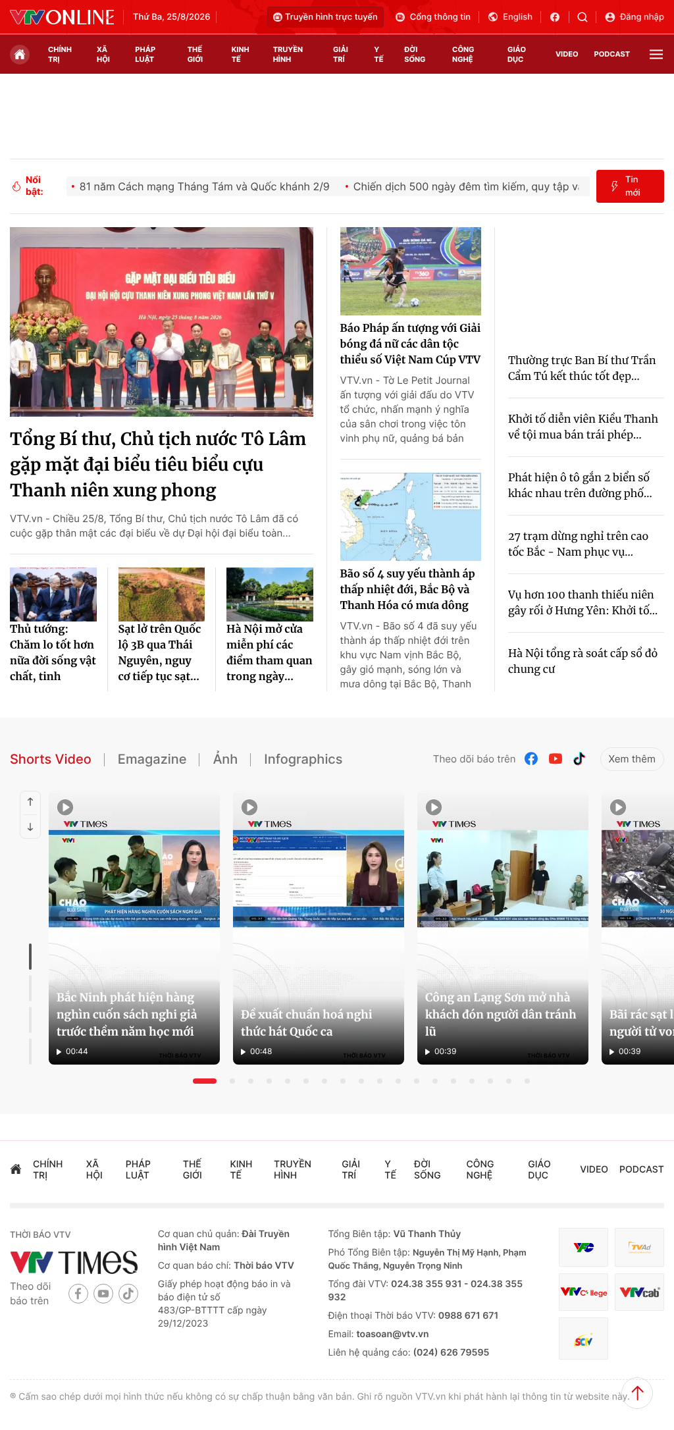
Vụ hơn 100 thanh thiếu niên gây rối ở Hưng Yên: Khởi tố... (583, 603)
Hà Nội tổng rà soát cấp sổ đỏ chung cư (583, 661)
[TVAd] (639, 1247)
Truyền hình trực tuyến (331, 17)
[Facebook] (532, 759)
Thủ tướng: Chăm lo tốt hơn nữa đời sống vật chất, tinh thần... (53, 654)
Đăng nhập (642, 17)
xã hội (103, 54)
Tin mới (632, 186)
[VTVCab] (639, 1292)
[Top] (637, 1393)
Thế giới (195, 54)
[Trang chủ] (20, 55)
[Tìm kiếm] (586, 17)
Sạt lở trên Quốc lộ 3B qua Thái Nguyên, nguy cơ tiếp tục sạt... (159, 653)
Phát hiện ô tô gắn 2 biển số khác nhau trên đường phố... (580, 485)
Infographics (303, 759)
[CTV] (583, 1292)
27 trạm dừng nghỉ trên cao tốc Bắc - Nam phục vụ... (578, 544)
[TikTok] (579, 759)
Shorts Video (50, 759)
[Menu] (656, 54)
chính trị (60, 54)
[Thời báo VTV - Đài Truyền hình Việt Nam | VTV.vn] (62, 17)
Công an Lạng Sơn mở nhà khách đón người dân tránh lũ (501, 1014)
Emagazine (152, 759)
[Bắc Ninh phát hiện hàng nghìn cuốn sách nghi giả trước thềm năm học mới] (134, 928)
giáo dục (516, 54)
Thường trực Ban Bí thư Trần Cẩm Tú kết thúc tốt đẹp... (582, 368)
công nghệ (463, 54)
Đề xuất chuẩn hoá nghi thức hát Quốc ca (307, 1023)
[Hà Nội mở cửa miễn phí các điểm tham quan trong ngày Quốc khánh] (269, 595)
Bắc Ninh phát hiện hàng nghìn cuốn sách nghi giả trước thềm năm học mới (127, 1014)
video (567, 54)
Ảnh (225, 759)
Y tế (378, 54)
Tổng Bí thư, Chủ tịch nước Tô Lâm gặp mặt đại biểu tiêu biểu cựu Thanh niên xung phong (158, 465)
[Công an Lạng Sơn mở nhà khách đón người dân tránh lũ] (502, 928)
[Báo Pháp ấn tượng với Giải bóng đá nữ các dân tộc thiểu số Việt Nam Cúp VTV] (410, 271)
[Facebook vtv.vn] (559, 17)
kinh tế (240, 54)
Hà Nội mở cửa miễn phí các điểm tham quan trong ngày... (269, 653)
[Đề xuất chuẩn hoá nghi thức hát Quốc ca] (318, 928)
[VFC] (583, 1247)
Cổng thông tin (440, 17)
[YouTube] (555, 759)
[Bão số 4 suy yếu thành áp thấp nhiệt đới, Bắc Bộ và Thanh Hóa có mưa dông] (410, 517)
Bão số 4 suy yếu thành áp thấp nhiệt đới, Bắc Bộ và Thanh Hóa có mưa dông (407, 590)
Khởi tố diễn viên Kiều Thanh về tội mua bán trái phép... (583, 427)
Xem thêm (632, 759)
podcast (612, 54)
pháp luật (145, 54)
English (517, 17)
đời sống (414, 54)
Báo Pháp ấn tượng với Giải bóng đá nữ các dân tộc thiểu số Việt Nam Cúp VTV (410, 344)
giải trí (340, 54)
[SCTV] (583, 1338)
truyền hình (288, 54)
